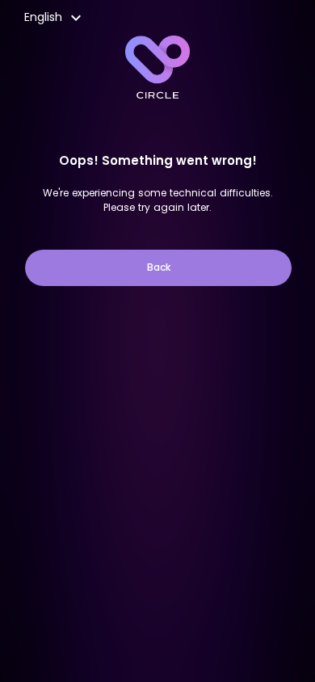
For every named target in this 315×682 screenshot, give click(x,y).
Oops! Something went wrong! (158, 160)
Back (158, 267)
